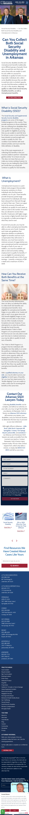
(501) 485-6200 (5, 643)
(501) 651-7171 (5, 588)
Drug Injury (4, 685)
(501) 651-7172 (5, 654)
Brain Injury (4, 678)
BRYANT (3, 630)
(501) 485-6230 (5, 632)
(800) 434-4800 (19, 2)
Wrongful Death (6, 708)
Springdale (7, 430)
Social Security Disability (8, 28)
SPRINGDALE (5, 597)
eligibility (4, 377)
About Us (4, 715)
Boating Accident (6, 676)
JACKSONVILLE (5, 641)
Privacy (3, 730)
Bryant (4, 433)
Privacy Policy (18, 495)
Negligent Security (6, 693)
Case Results (5, 719)
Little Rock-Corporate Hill (16, 428)
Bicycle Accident (5, 672)
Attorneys (4, 717)
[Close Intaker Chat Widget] (27, 780)
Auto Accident (5, 670)
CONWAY (4, 608)
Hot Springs (21, 430)
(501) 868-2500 (5, 577)
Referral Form (7, 750)
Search (15, 565)
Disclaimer (4, 728)
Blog (2, 722)
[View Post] (8, 516)
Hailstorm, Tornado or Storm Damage (12, 687)
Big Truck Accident (6, 674)
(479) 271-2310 (5, 599)
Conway (14, 430)
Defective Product (6, 680)
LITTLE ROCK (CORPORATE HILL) (10, 586)
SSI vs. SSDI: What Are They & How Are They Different (21, 525)
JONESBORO (4, 652)
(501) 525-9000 (5, 621)
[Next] (16, 541)
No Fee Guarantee (10, 758)
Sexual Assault (5, 702)
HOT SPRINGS (5, 619)
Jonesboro (22, 433)
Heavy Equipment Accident (8, 689)
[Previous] (12, 541)
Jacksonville (11, 433)
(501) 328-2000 (5, 610)
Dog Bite (3, 683)
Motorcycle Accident (7, 691)
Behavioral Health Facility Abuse (10, 698)
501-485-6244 (7, 745)
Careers (3, 724)
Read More (7, 527)
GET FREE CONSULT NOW (14, 97)
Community (4, 726)
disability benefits (15, 404)
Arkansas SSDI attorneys (18, 413)
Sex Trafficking (5, 700)
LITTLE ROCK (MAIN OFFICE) (9, 575)
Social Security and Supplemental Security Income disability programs (14, 118)
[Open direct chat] (25, 780)
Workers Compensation (8, 706)
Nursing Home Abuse (7, 696)
